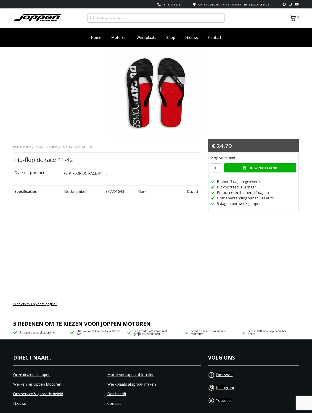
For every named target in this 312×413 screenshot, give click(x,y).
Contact (214, 37)
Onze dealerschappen (31, 374)
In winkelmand (264, 168)
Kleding (54, 146)
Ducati (42, 146)
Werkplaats (146, 37)
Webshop (29, 146)
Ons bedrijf (116, 394)
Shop (170, 37)
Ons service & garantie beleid (38, 394)
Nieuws (191, 37)
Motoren (119, 37)
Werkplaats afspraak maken (131, 384)
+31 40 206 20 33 (172, 4)
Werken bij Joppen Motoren (37, 384)
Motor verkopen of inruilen (130, 374)
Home (96, 37)
